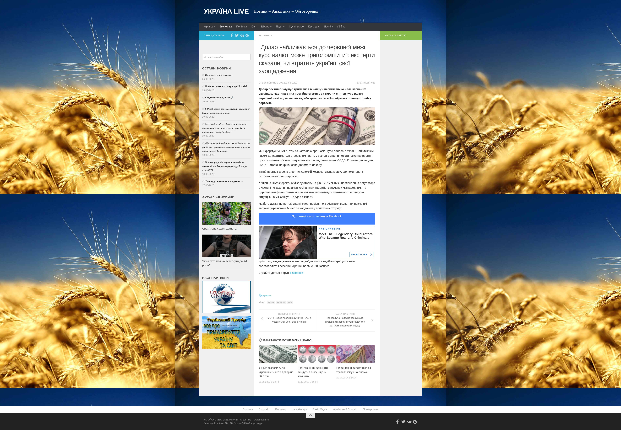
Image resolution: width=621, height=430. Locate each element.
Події (279, 26)
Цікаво (265, 26)
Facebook (296, 272)
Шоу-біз (328, 26)
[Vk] (242, 35)
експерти (281, 302)
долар (271, 302)
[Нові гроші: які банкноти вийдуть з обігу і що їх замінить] (317, 354)
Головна (248, 409)
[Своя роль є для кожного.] (226, 213)
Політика (241, 26)
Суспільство (296, 26)
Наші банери (299, 409)
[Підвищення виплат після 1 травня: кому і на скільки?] (355, 354)
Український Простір (345, 409)
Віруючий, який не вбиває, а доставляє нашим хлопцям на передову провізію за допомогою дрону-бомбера (224, 128)
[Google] (247, 35)
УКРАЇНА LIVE (226, 11)
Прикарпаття (370, 409)
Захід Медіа (320, 409)
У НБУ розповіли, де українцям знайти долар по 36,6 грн (276, 372)
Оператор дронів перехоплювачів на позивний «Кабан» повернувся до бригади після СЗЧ (224, 166)
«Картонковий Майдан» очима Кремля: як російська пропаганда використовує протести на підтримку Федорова (226, 147)
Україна (208, 26)
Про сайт (264, 409)
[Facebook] (232, 35)
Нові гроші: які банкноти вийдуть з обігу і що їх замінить (313, 372)
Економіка (225, 26)
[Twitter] (237, 35)
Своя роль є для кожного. (218, 75)
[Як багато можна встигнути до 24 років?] (226, 246)
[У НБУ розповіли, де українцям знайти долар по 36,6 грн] (278, 354)
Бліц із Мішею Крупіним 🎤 (219, 97)
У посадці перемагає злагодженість (224, 181)
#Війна (341, 26)
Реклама (280, 409)
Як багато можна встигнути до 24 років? (226, 86)
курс (290, 302)
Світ (254, 26)
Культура (313, 26)
